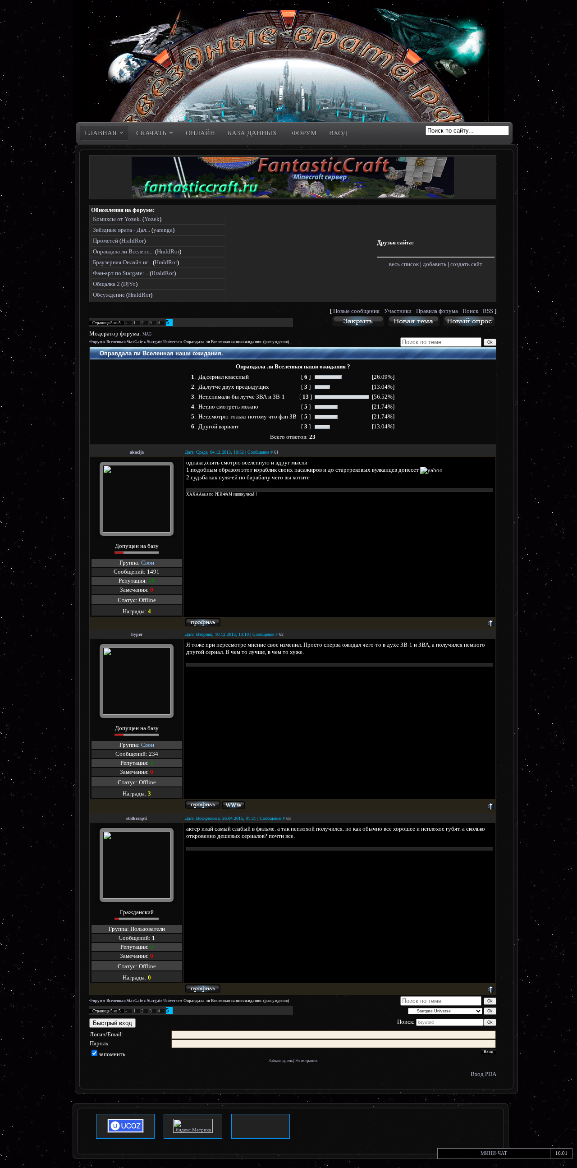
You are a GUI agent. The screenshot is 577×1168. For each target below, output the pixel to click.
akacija (137, 452)
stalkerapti (136, 818)
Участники (398, 311)
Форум (95, 342)
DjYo (129, 284)
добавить (434, 264)
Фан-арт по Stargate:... (120, 273)
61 (276, 452)
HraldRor (132, 240)
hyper (136, 634)
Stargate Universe (163, 342)
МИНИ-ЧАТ (494, 1153)
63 (288, 818)
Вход (477, 1074)
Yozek (152, 219)
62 (281, 634)
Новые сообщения (356, 311)
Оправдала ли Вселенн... (123, 251)
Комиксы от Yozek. (117, 219)
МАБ (146, 334)
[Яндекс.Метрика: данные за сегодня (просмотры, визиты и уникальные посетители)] (193, 1126)
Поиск (470, 311)
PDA (490, 1074)
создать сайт (466, 264)
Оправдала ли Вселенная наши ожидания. (222, 342)
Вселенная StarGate (124, 342)
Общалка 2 (106, 284)
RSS (488, 311)
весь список (404, 264)
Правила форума (437, 311)
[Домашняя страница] (233, 805)
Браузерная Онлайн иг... (122, 262)
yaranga (163, 229)
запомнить (112, 1054)
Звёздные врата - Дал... (121, 229)
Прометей (105, 240)
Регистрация (306, 1060)
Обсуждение (109, 294)
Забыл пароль (281, 1060)
